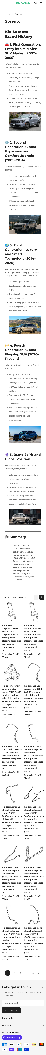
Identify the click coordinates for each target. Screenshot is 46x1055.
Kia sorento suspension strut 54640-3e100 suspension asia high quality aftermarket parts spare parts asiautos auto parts (11, 637)
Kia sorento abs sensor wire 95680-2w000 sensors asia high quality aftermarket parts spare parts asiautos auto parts (12, 757)
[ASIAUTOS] (23, 3)
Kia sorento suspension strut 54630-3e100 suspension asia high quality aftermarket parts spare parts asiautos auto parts (33, 637)
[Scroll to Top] (41, 1041)
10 (32, 973)
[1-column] (36, 597)
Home (7, 14)
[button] (41, 3)
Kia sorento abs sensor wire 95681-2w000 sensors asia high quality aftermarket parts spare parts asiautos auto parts (33, 697)
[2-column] (41, 597)
